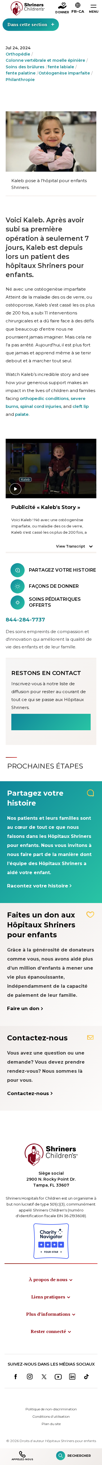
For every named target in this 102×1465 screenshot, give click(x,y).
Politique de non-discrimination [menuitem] (51, 1409)
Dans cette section (27, 24)
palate (22, 414)
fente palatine (20, 73)
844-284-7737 (25, 620)
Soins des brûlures (25, 66)
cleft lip (81, 406)
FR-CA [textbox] (77, 11)
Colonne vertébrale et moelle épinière (45, 60)
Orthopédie (18, 54)
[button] (77, 8)
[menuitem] (51, 1279)
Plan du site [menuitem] (51, 1424)
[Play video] (51, 468)
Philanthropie (20, 79)
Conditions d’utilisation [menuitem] (51, 1416)
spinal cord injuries (40, 406)
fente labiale (61, 66)
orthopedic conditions (44, 398)
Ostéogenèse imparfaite (64, 73)
